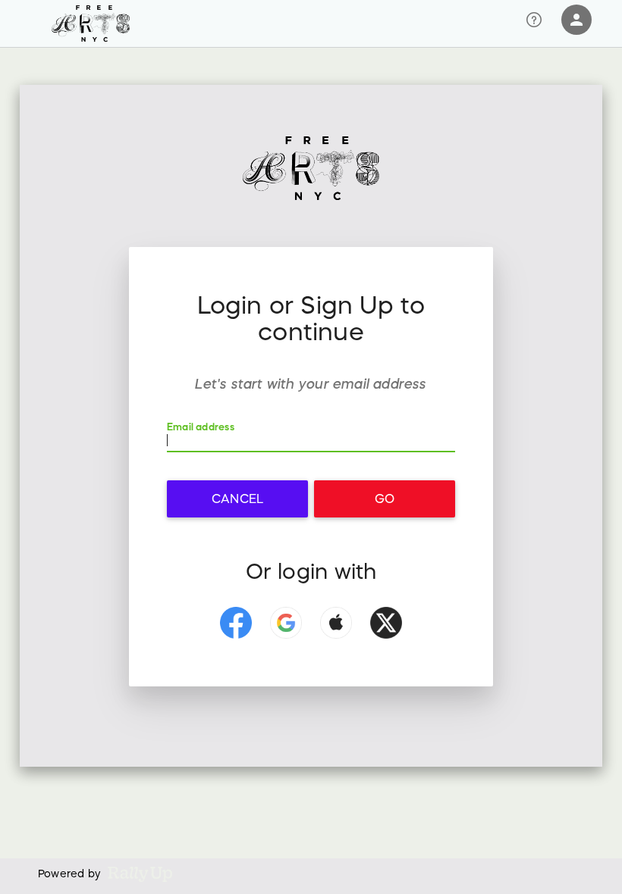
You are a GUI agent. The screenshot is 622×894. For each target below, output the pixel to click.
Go (384, 498)
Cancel (237, 498)
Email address (200, 427)
